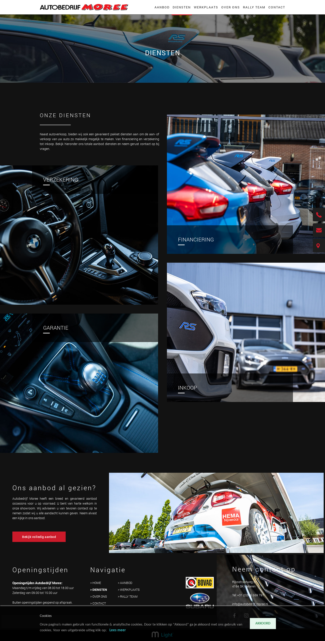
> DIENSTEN (98, 589)
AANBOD (162, 7)
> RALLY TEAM (128, 596)
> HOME (95, 583)
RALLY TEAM (254, 7)
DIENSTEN (182, 7)
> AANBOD (125, 583)
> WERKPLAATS (129, 589)
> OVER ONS (98, 596)
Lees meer (117, 630)
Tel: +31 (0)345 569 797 (248, 595)
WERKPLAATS (206, 7)
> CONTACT (98, 603)
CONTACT (276, 7)
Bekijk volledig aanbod (39, 537)
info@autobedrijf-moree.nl (250, 604)
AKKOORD (262, 623)
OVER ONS (230, 7)
